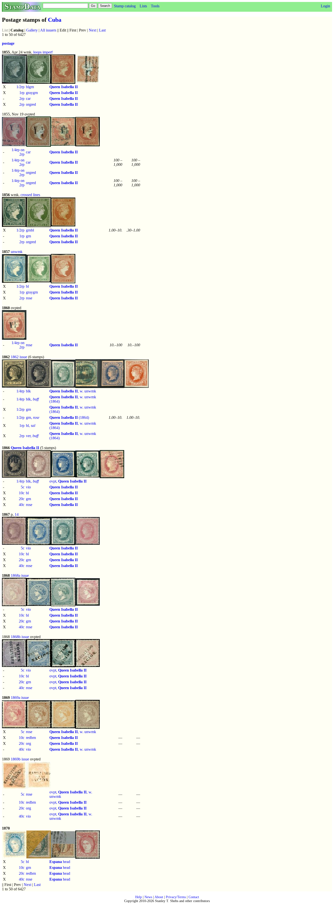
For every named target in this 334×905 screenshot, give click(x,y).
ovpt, (68, 481)
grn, (32, 417)
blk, (32, 399)
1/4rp (20, 391)
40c (21, 505)
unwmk (16, 252)
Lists (143, 6)
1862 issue (19, 357)
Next (92, 30)
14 (17, 514)
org (28, 743)
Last (102, 30)
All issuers (48, 30)
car (28, 98)
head (59, 862)
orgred (31, 104)
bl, (30, 425)
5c (22, 487)
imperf (48, 52)
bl (27, 286)
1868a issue (20, 575)
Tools (155, 6)
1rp (21, 93)
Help (138, 897)
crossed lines (30, 195)
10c (21, 493)
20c (21, 499)
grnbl (30, 230)
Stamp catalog (125, 6)
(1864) (69, 417)
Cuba (54, 20)
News (148, 897)
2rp (21, 98)
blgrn (30, 87)
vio (28, 487)
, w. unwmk (72, 391)
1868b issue (20, 637)
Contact (194, 897)
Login (325, 6)
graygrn (32, 93)
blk (28, 391)
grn (28, 236)
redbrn (31, 738)
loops (37, 52)
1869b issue (20, 759)
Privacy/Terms (176, 897)
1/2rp (20, 87)
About (159, 897)
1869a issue (20, 697)
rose (29, 298)
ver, (32, 436)
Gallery (32, 30)
